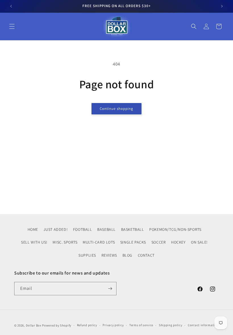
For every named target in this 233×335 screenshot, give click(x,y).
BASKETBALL (132, 229)
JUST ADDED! (55, 229)
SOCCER (158, 242)
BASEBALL (106, 229)
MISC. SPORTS (65, 242)
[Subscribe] (110, 288)
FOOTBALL (82, 229)
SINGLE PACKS (133, 242)
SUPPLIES (87, 255)
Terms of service (141, 325)
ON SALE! (199, 242)
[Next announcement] (222, 6)
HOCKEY (178, 242)
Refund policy (87, 325)
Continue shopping (116, 108)
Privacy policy (113, 325)
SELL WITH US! (34, 242)
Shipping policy (170, 325)
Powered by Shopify (56, 325)
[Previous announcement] (11, 6)
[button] (12, 26)
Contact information (203, 325)
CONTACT (146, 255)
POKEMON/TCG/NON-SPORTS (175, 229)
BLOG (127, 255)
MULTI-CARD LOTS (99, 242)
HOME (33, 229)
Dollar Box (33, 325)
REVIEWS (109, 255)
